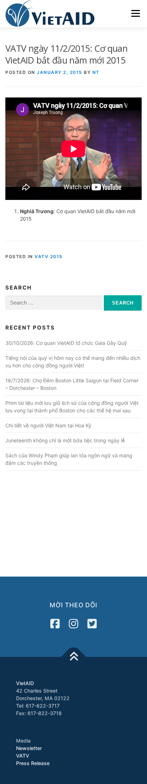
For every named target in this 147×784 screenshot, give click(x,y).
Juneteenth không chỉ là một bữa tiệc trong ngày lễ (65, 440)
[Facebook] (55, 623)
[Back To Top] (73, 656)
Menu (135, 13)
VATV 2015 (49, 256)
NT (96, 72)
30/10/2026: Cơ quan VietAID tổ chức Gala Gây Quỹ (66, 343)
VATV (22, 756)
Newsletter (29, 748)
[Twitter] (92, 623)
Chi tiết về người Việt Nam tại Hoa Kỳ (48, 425)
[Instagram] (73, 623)
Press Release (33, 763)
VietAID (25, 683)
